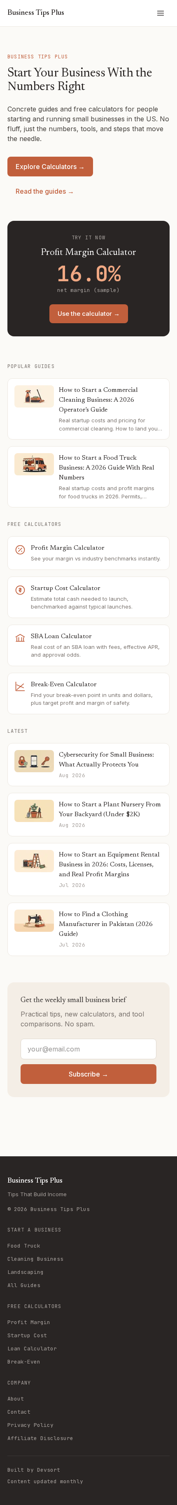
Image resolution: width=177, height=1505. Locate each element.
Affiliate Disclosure (40, 1438)
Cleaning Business (35, 1258)
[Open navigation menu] (160, 13)
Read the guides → (45, 191)
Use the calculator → (89, 313)
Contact (18, 1411)
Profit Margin (28, 1322)
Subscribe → (88, 1074)
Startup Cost (27, 1335)
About (15, 1398)
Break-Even (23, 1361)
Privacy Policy (30, 1425)
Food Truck (23, 1245)
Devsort (48, 1469)
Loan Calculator (32, 1348)
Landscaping (25, 1272)
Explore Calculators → (50, 166)
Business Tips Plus (35, 13)
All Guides (23, 1285)
